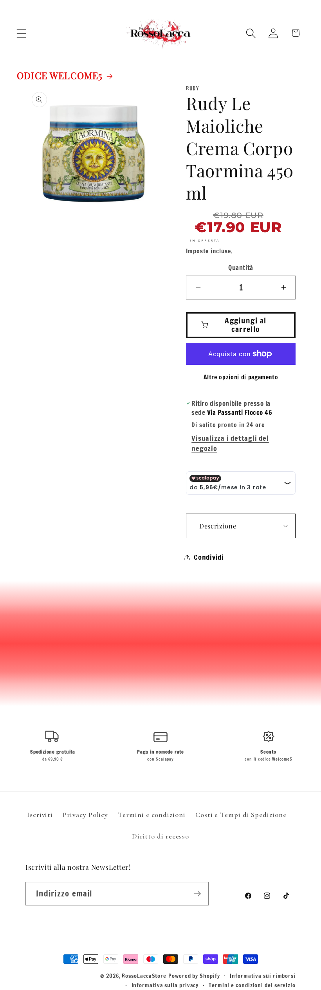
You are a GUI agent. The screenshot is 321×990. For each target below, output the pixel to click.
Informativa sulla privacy (165, 985)
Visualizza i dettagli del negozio (230, 443)
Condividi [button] (209, 557)
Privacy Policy (85, 814)
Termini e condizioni (151, 814)
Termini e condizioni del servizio (252, 985)
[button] (21, 33)
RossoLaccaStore (144, 976)
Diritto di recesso (160, 836)
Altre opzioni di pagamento (241, 377)
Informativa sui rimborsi (263, 976)
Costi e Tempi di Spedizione (241, 814)
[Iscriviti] (197, 894)
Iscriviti (40, 814)
